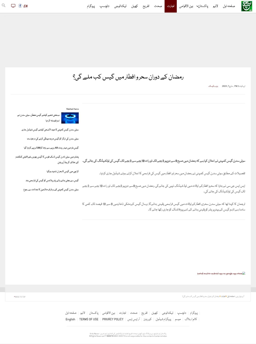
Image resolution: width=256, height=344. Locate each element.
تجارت (170, 6)
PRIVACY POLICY (112, 319)
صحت (158, 6)
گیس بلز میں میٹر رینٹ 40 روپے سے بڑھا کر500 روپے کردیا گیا (51, 148)
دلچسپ (104, 6)
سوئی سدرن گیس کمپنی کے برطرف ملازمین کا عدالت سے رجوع (51, 190)
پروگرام (91, 6)
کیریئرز (148, 319)
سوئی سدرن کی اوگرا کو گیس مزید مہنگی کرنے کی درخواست (53, 139)
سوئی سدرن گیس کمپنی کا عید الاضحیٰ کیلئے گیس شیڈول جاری (50, 130)
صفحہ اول (229, 6)
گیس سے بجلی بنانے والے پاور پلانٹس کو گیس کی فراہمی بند (52, 181)
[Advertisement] (128, 41)
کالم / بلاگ (191, 319)
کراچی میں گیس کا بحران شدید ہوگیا (63, 171)
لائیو (215, 6)
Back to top (20, 297)
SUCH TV (110, 336)
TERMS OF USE (88, 319)
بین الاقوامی (186, 6)
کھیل (134, 6)
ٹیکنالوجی (120, 6)
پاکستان (203, 6)
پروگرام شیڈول (163, 319)
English (70, 319)
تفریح (146, 6)
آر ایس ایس (133, 319)
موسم (178, 319)
